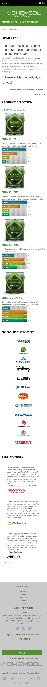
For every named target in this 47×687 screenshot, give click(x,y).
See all (8, 562)
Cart (43, 3)
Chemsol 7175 (10, 192)
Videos (23, 594)
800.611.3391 (33, 22)
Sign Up (21, 652)
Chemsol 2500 (10, 245)
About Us (23, 597)
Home (4, 29)
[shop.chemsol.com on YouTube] (29, 629)
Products (23, 591)
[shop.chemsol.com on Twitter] (17, 629)
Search (23, 604)
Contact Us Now (14, 110)
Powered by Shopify (33, 673)
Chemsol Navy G (12, 297)
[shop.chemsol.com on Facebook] (23, 629)
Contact (23, 600)
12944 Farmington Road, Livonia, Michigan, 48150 (21, 615)
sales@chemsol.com (35, 621)
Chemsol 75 (9, 139)
